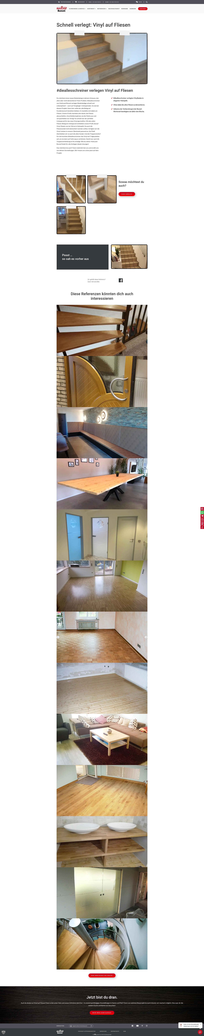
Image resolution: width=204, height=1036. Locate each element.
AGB (124, 1031)
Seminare (124, 8)
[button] (3, 1032)
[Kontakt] (202, 512)
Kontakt (143, 8)
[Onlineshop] (202, 516)
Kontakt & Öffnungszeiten (86, 1031)
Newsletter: (60, 1025)
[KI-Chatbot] (202, 527)
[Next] (146, 637)
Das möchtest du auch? (102, 975)
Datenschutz (115, 1031)
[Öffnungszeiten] (202, 520)
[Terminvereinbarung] (202, 509)
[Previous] (58, 637)
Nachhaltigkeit (114, 8)
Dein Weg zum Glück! (101, 1012)
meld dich (80, 148)
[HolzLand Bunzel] (62, 9)
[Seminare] (202, 523)
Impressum (103, 1031)
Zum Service (126, 194)
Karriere (133, 8)
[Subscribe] (91, 1026)
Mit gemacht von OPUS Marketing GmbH (102, 1034)
